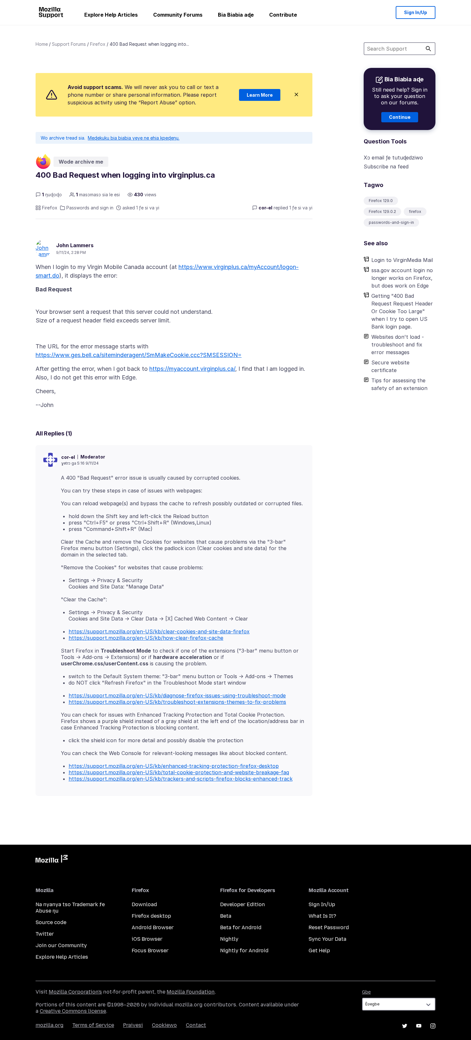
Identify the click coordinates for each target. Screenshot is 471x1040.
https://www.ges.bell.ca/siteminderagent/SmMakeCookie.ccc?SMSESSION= (139, 355)
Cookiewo (164, 1025)
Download (144, 904)
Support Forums (69, 44)
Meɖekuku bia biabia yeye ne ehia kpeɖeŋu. (133, 138)
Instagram (432, 1025)
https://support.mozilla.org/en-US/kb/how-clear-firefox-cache (146, 638)
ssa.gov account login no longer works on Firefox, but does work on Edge (402, 278)
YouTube (418, 1025)
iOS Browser (147, 939)
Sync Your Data (327, 939)
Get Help (319, 950)
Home (42, 44)
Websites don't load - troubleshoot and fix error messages (397, 344)
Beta (225, 916)
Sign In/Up (415, 12)
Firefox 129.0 (381, 200)
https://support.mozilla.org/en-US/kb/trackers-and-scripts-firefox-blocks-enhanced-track (181, 779)
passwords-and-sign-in (391, 222)
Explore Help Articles (111, 15)
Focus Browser (150, 950)
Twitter (45, 934)
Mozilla (52, 860)
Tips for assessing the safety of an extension (399, 384)
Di (428, 49)
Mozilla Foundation (191, 992)
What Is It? (322, 916)
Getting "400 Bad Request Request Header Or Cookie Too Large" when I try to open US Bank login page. (402, 311)
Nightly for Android (244, 950)
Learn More (260, 95)
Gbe (366, 992)
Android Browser (153, 927)
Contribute (283, 15)
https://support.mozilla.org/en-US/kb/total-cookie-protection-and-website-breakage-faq (179, 772)
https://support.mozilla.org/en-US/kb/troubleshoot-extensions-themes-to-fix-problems (177, 702)
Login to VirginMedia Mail (402, 260)
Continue (399, 117)
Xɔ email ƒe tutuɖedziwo (393, 157)
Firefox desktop (151, 916)
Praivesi (133, 1025)
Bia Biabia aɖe (236, 15)
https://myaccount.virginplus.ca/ (192, 368)
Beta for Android (240, 927)
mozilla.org (49, 1025)
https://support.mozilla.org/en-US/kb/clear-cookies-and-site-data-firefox (159, 631)
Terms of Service (93, 1025)
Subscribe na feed (386, 166)
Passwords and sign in (89, 207)
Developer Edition (242, 904)
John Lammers (75, 245)
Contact (196, 1025)
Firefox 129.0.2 (382, 211)
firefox (415, 211)
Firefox (97, 44)
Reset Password (329, 927)
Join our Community (61, 945)
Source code (51, 922)
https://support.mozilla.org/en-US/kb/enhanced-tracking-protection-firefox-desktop (174, 766)
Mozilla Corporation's (75, 992)
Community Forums (177, 15)
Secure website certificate (390, 366)
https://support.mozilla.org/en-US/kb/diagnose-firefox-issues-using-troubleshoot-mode (177, 695)
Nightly (229, 939)
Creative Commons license (73, 1011)
